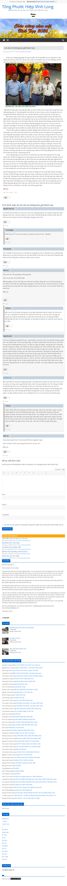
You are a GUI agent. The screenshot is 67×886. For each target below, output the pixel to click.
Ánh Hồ (4, 843)
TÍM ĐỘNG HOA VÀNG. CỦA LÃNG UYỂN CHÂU (29, 703)
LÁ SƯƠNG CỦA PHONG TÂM (11, 547)
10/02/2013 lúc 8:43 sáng (8, 338)
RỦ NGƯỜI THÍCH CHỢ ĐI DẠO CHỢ (23, 678)
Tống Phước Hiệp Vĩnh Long (27, 6)
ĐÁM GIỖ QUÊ (16, 714)
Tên (4, 494)
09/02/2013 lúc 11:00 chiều (8, 272)
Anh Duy (4, 840)
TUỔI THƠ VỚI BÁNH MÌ (25, 790)
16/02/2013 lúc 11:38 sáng (8, 438)
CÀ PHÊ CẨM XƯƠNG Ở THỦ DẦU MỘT (28, 741)
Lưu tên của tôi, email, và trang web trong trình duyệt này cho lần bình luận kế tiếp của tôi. (34, 525)
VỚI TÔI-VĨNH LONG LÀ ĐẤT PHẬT (25, 681)
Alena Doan (5, 832)
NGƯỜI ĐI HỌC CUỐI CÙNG (11, 543)
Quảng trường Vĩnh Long (20, 684)
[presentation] (4, 472)
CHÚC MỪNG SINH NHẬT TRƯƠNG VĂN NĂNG (26, 757)
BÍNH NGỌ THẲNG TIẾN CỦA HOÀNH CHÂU (28, 738)
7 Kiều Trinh (5, 824)
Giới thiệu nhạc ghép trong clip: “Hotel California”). (28, 776)
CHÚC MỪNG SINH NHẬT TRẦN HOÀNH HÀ (28, 708)
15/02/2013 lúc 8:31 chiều (10, 310)
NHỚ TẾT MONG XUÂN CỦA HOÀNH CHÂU (28, 744)
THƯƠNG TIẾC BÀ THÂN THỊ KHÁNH (24, 733)
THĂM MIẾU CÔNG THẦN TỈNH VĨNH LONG (29, 736)
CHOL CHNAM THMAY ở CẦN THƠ (23, 711)
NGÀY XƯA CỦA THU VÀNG (10, 556)
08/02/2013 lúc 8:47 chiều (10, 232)
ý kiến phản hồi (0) (25, 540)
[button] (4, 472)
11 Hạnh (4, 821)
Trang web (5, 515)
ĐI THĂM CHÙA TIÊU (19, 695)
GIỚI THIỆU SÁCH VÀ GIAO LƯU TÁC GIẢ (15, 538)
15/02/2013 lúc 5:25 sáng (8, 380)
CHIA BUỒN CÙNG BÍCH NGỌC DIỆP (25, 763)
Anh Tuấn (5, 851)
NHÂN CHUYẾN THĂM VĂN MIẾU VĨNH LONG (24, 722)
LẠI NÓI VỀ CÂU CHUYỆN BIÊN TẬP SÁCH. (28, 752)
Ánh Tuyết (5, 857)
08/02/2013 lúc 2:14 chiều (8, 211)
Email (4, 505)
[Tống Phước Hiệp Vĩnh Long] (4, 40)
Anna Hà (4, 859)
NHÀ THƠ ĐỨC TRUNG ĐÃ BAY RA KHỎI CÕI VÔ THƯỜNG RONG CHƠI (35, 793)
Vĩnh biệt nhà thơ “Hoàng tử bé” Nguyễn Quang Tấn (26, 787)
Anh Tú (4, 848)
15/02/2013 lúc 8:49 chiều (10, 408)
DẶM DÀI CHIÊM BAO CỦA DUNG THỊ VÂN (26, 689)
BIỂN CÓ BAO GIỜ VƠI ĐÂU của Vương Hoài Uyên (27, 673)
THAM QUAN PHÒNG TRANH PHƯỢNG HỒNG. (29, 676)
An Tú (3, 837)
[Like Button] (5, 197)
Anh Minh (5, 846)
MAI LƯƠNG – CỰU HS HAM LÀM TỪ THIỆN (27, 798)
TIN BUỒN (18, 765)
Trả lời (6, 225)
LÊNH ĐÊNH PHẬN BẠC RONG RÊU (23, 717)
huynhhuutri (7, 378)
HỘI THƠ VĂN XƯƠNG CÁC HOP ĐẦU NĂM (28, 746)
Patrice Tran (5, 776)
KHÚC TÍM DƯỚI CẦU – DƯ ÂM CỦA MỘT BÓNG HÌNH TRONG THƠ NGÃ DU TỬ (33, 795)
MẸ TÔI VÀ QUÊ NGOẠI (25, 755)
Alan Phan (5, 829)
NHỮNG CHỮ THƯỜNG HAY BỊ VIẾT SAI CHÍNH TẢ (25, 665)
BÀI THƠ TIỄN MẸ (21, 749)
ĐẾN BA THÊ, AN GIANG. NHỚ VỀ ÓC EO (15, 552)
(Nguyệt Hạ (5, 818)
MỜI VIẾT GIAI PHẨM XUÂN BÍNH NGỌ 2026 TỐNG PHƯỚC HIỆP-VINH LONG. (35, 779)
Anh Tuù (4, 854)
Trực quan (58, 469)
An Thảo (4, 835)
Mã (63, 469)
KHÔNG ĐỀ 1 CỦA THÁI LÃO (16, 727)
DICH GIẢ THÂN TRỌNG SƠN (24, 700)
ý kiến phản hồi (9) (26, 51)
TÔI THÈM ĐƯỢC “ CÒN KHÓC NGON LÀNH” (30, 668)
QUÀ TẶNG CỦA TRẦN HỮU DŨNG (22, 784)
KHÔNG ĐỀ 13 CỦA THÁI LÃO (24, 692)
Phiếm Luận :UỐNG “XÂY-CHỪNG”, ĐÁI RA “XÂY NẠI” (23, 670)
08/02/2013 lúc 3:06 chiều (8, 251)
